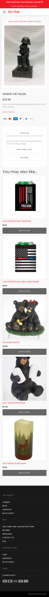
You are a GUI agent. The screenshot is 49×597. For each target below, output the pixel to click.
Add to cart (24, 231)
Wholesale (7, 534)
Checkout (7, 509)
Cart (5, 555)
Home (10, 21)
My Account (8, 513)
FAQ (4, 541)
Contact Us (8, 537)
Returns (6, 530)
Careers (6, 502)
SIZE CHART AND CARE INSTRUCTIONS (18, 527)
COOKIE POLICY (9, 575)
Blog (5, 506)
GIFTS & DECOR (20, 21)
